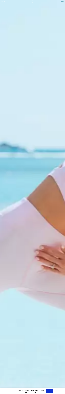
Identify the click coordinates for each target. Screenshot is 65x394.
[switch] (26, 392)
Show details (38, 392)
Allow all (49, 389)
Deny (49, 392)
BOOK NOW (62, 1)
